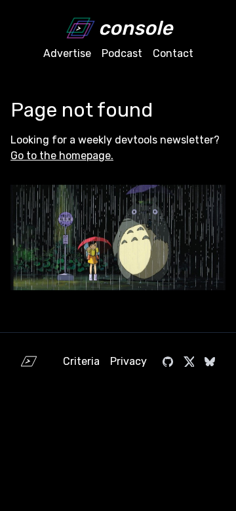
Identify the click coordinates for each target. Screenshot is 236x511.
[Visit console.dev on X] (189, 361)
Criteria (81, 361)
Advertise (67, 53)
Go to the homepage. (61, 155)
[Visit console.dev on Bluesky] (210, 361)
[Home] (29, 361)
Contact (173, 53)
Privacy (128, 361)
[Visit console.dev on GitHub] (168, 361)
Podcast (122, 53)
